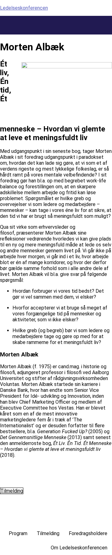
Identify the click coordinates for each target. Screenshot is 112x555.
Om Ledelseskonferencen (79, 548)
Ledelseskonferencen (24, 8)
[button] (109, 19)
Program (18, 533)
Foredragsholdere (88, 533)
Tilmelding (48, 533)
